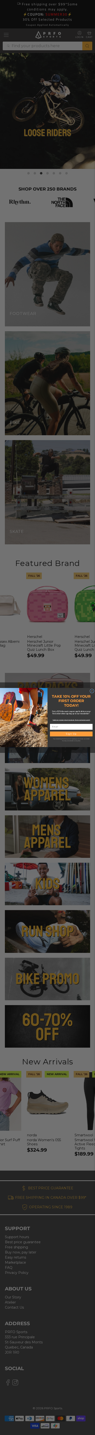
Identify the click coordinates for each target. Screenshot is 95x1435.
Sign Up (71, 734)
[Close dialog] (92, 691)
